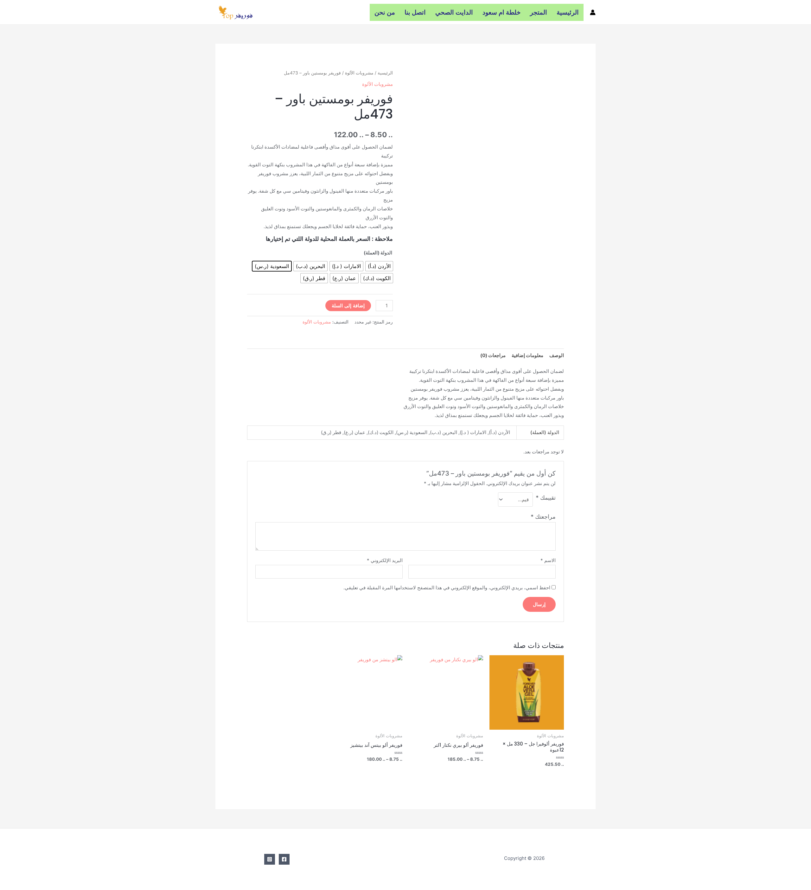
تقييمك (546, 497)
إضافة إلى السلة (348, 306)
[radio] (379, 266)
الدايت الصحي (454, 12)
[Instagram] (269, 859)
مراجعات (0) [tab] (493, 355)
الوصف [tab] (556, 355)
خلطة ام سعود (501, 12)
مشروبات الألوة (359, 72)
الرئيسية (568, 12)
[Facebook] (284, 859)
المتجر (538, 12)
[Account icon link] (593, 12)
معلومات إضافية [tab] (527, 355)
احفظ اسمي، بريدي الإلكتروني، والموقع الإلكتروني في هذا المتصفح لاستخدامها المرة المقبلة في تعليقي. (446, 588)
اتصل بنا (415, 12)
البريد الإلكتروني (385, 560)
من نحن (384, 12)
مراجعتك (543, 516)
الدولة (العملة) (378, 253)
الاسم (548, 560)
